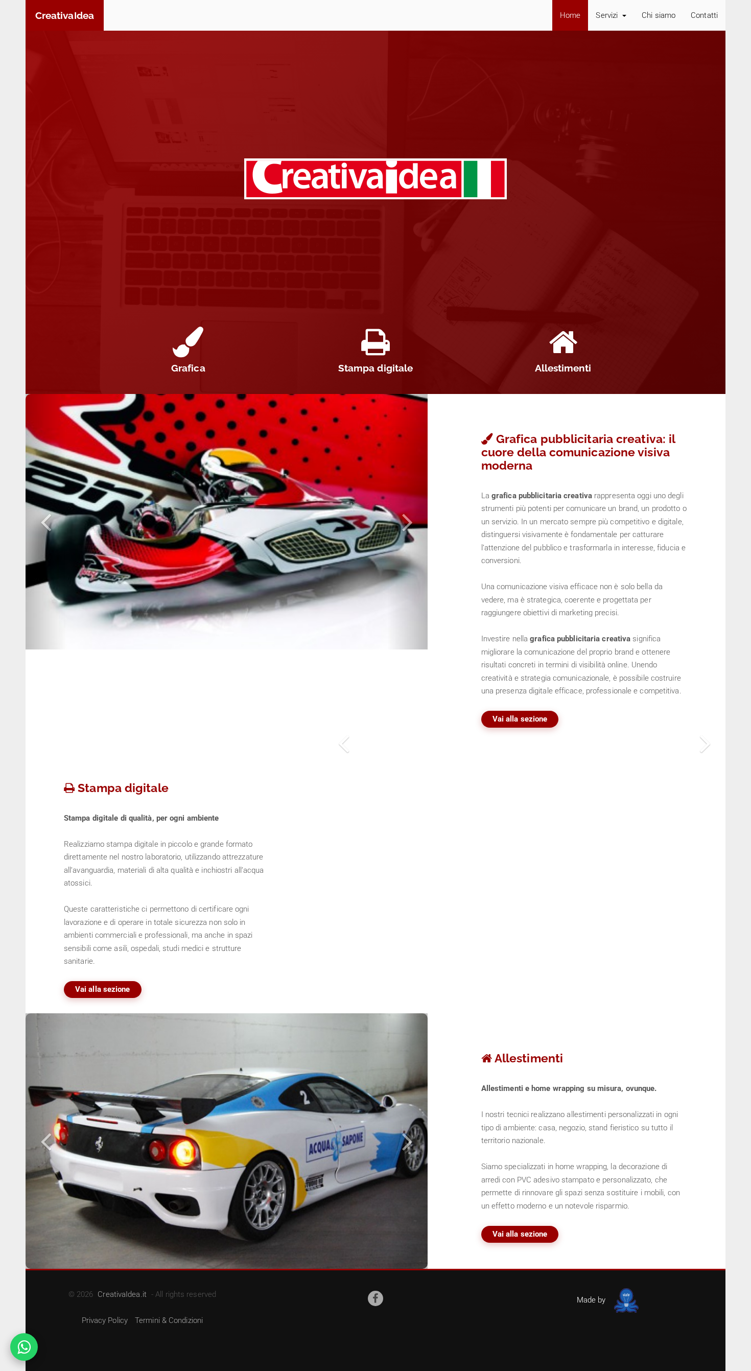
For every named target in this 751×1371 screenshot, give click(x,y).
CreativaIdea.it (122, 1294)
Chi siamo (658, 15)
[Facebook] (375, 1298)
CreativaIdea (64, 15)
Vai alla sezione (520, 719)
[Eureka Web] (625, 1300)
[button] (46, 521)
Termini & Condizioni (169, 1320)
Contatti (704, 15)
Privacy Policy (105, 1320)
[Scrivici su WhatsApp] (24, 1347)
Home (570, 15)
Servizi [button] (608, 15)
